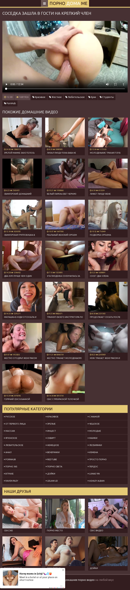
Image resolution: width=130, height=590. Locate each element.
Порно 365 (11, 466)
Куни (93, 97)
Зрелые (51, 424)
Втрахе (9, 473)
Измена (93, 452)
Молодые (95, 431)
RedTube (52, 459)
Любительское (76, 97)
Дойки (51, 473)
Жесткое (56, 97)
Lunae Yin (94, 473)
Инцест (51, 431)
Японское (11, 438)
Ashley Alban (96, 481)
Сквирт (51, 438)
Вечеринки (53, 452)
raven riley (11, 481)
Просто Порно (98, 459)
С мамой (94, 416)
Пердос (93, 466)
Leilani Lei (52, 481)
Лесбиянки (95, 445)
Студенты (108, 97)
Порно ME (68, 3)
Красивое (39, 97)
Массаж (10, 431)
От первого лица (15, 424)
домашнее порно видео (79, 579)
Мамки (93, 438)
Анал (8, 452)
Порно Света (54, 466)
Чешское (94, 424)
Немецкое (53, 445)
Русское (10, 416)
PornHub (11, 103)
